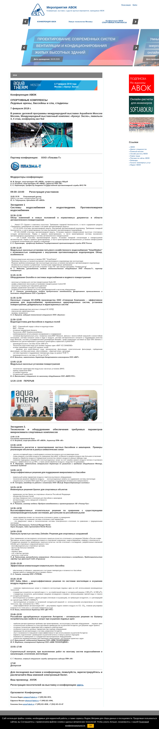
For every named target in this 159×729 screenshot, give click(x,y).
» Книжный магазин (136, 151)
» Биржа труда (134, 156)
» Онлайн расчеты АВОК (138, 154)
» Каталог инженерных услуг (140, 163)
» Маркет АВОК (135, 165)
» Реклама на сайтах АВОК (139, 158)
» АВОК (132, 147)
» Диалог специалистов (138, 149)
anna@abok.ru (28, 704)
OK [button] (90, 726)
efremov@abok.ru (32, 701)
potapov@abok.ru (30, 697)
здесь (80, 685)
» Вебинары (133, 160)
